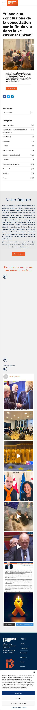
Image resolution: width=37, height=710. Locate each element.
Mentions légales (16, 707)
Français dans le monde (11, 164)
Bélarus (6, 159)
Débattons (23, 657)
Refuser (18, 698)
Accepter (18, 693)
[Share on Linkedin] (12, 96)
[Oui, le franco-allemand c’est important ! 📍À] (18, 395)
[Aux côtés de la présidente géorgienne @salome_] (18, 486)
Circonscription (8, 125)
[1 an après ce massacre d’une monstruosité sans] (18, 607)
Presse (5, 178)
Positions (6, 173)
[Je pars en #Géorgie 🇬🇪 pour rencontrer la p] (18, 516)
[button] (34, 672)
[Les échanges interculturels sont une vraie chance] (18, 425)
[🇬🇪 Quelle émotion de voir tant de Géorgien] (18, 456)
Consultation (7, 136)
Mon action (23, 653)
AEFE (6, 146)
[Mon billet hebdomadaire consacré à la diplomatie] (18, 577)
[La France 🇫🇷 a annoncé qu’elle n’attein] (18, 546)
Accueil (22, 643)
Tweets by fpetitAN (9, 365)
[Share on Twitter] (8, 96)
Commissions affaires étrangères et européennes (15, 131)
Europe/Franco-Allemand (11, 155)
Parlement (6, 169)
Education (6, 141)
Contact (24, 707)
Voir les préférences (18, 703)
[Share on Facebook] (4, 96)
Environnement (8, 150)
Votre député (24, 648)
